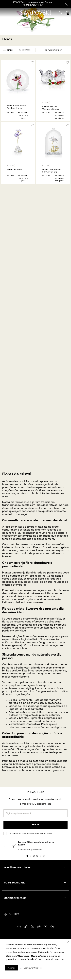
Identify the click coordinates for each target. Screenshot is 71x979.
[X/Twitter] (32, 926)
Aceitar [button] (11, 968)
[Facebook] (19, 926)
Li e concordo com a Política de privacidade (30, 833)
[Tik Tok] (52, 926)
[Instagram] (25, 926)
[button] (30, 967)
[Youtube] (45, 926)
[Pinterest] (38, 926)
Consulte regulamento (30, 850)
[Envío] (14, 846)
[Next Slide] (66, 846)
